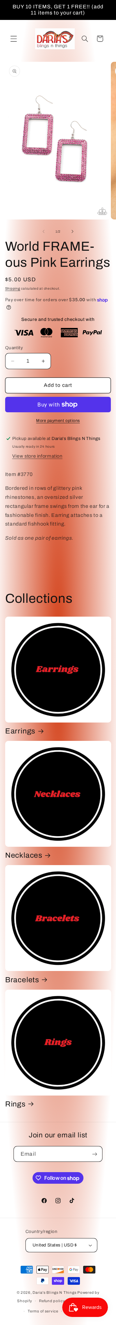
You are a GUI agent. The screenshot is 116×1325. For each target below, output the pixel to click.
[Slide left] (43, 231)
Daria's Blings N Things (54, 1292)
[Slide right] (72, 231)
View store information (37, 456)
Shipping (12, 288)
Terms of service (43, 1311)
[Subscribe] (94, 1154)
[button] (13, 38)
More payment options (58, 420)
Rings (15, 1104)
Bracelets (22, 980)
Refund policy (52, 1301)
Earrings (20, 731)
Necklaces (24, 855)
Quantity (14, 347)
